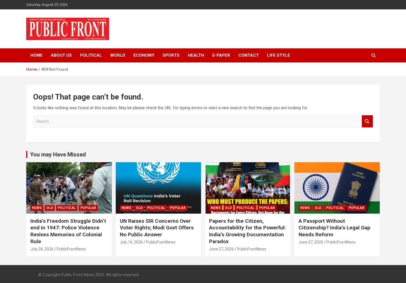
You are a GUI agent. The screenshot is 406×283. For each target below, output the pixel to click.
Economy (143, 55)
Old (49, 208)
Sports (171, 55)
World (117, 55)
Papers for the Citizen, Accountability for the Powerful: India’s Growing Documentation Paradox (247, 231)
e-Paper (221, 55)
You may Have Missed (58, 154)
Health (196, 55)
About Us (61, 55)
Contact (248, 55)
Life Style (278, 55)
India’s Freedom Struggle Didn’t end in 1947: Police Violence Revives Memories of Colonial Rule (68, 231)
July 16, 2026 (131, 242)
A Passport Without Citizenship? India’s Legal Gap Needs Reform (334, 228)
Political (91, 55)
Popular (88, 208)
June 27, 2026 (221, 249)
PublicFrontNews (71, 249)
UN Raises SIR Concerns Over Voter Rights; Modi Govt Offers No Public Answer (157, 228)
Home (36, 55)
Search (367, 121)
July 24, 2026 (41, 249)
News (37, 208)
